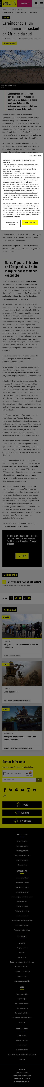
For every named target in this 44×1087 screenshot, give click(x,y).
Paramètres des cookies (12, 224)
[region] (22, 191)
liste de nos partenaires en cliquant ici (17, 191)
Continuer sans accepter (35, 155)
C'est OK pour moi (30, 222)
